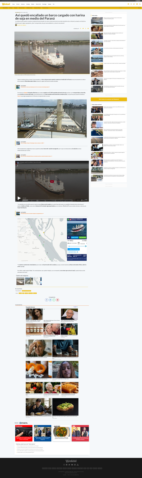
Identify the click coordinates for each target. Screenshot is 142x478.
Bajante (35, 293)
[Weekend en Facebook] (66, 465)
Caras (50, 468)
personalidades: (18, 290)
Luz (88, 468)
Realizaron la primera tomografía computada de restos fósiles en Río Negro (30, 449)
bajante (19, 96)
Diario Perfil (45, 468)
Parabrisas (74, 468)
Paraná (26, 293)
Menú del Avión (22, 7)
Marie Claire (59, 468)
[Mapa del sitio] (78, 465)
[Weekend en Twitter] (69, 465)
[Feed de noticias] (75, 465)
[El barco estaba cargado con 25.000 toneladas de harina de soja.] (20, 281)
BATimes (100, 468)
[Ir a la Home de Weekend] (71, 461)
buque (26, 92)
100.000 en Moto (29, 7)
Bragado (15, 7)
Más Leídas (94, 15)
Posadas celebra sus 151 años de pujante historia (25, 452)
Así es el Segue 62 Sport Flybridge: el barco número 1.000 (32, 143)
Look (85, 468)
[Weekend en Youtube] (72, 465)
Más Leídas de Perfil (97, 104)
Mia (91, 468)
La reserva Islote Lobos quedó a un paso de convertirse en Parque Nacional (30, 447)
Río (23, 293)
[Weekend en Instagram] (64, 465)
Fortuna (64, 468)
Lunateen (95, 468)
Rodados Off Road (37, 7)
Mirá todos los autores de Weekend (109, 99)
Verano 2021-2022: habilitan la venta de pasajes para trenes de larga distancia (30, 450)
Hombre (69, 468)
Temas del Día (5, 7)
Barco (20, 293)
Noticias (54, 468)
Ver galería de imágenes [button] (21, 25)
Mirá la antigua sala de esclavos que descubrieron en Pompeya (27, 445)
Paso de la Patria (45, 7)
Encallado (30, 293)
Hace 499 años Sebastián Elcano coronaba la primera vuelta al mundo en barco (36, 156)
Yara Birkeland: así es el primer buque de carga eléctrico (32, 213)
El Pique (11, 7)
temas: (17, 293)
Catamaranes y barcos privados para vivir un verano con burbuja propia (35, 86)
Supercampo (80, 468)
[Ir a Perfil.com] (137, 0)
